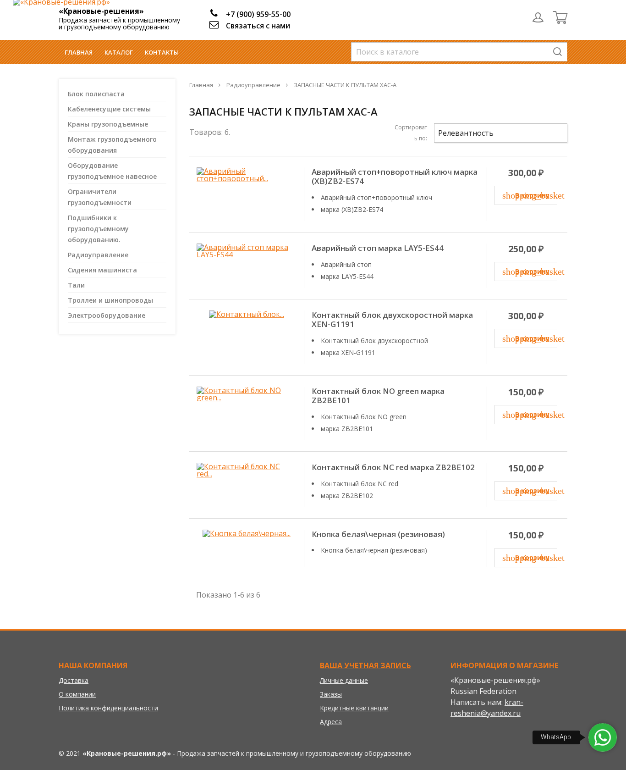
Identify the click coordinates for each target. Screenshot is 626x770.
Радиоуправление (98, 254)
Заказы (331, 694)
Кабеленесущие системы (109, 109)
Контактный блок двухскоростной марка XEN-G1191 (392, 319)
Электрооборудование (106, 315)
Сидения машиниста (102, 270)
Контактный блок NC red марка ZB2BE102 (393, 467)
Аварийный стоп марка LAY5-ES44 (378, 248)
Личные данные (344, 680)
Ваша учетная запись (365, 665)
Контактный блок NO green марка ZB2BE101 (378, 396)
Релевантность (499, 133)
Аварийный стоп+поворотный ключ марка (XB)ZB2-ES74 (395, 176)
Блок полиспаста (96, 93)
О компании (77, 694)
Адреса (331, 721)
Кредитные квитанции (354, 708)
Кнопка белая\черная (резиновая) (378, 534)
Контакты (162, 52)
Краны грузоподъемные (108, 124)
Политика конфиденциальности (108, 708)
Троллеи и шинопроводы (110, 300)
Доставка (73, 680)
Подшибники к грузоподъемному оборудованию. (98, 228)
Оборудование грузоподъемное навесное (112, 171)
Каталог (118, 52)
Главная (79, 52)
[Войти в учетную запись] (538, 17)
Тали (76, 285)
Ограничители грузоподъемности (100, 197)
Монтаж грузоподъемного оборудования (112, 145)
